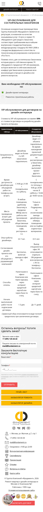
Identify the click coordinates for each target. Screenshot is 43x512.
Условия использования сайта (21, 490)
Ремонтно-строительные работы (20, 97)
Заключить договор (21, 503)
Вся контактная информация (22, 451)
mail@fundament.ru (11, 346)
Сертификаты (15, 455)
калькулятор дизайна (21, 403)
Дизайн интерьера (11, 10)
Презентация (15, 460)
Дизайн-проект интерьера (17, 92)
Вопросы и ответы (17, 469)
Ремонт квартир (32, 10)
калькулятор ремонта (21, 397)
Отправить (9, 385)
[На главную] (2, 15)
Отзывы (13, 464)
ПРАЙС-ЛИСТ (21, 392)
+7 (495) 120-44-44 (9, 339)
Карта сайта (15, 473)
